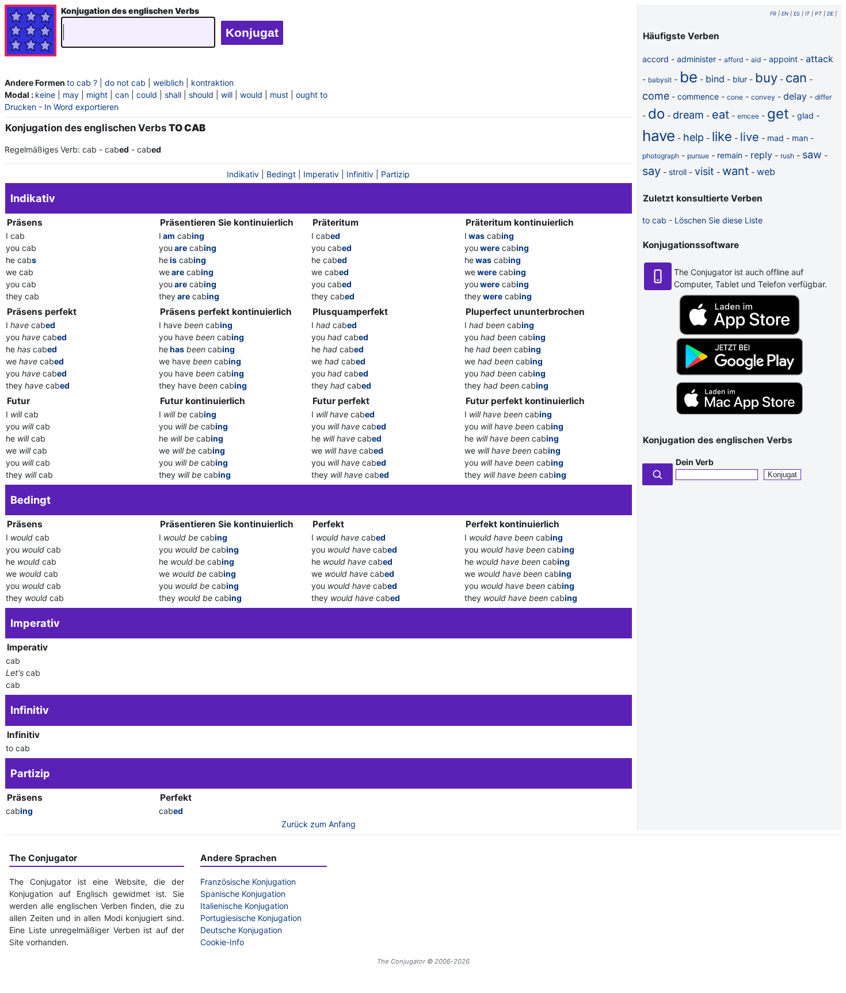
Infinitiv (360, 174)
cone (735, 97)
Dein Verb (695, 462)
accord (655, 59)
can (122, 95)
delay (795, 96)
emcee (748, 116)
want (735, 171)
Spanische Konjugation (242, 894)
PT (818, 13)
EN (785, 13)
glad (805, 115)
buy (766, 77)
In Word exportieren (81, 107)
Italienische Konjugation (244, 906)
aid (756, 59)
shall (173, 95)
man (800, 138)
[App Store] (739, 332)
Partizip (395, 174)
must (279, 95)
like (722, 136)
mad (775, 138)
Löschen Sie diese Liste (718, 220)
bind (715, 79)
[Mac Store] (739, 415)
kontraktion (212, 82)
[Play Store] (739, 372)
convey (763, 97)
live (749, 137)
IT (807, 13)
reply (761, 155)
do (656, 113)
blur (740, 79)
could (146, 95)
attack (819, 58)
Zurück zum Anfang (318, 824)
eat (720, 114)
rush (787, 155)
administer (696, 59)
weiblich (168, 82)
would (251, 95)
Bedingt (281, 174)
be (689, 77)
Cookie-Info (222, 942)
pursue (698, 155)
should (201, 95)
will (227, 95)
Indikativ (243, 174)
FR (773, 13)
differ (823, 97)
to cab (654, 220)
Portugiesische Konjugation (251, 918)
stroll (678, 172)
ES (797, 13)
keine (45, 95)
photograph (660, 155)
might (97, 95)
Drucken (20, 107)
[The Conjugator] (30, 32)
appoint (783, 59)
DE (830, 13)
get (778, 113)
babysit (660, 79)
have (658, 135)
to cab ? (82, 82)
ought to (311, 95)
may (71, 95)
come (655, 96)
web (766, 171)
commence (698, 96)
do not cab (125, 82)
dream (688, 115)
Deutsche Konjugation (241, 930)
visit (704, 171)
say (651, 171)
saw (812, 155)
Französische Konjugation (248, 882)
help (693, 137)
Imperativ (321, 174)
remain (729, 155)
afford (733, 59)
